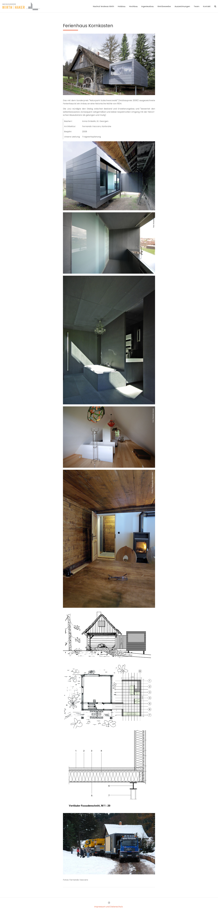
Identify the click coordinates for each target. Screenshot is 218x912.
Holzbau (121, 6)
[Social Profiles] (109, 903)
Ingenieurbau (147, 6)
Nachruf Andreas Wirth (103, 6)
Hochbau (133, 6)
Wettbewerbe (164, 6)
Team (196, 6)
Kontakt (207, 6)
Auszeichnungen (182, 6)
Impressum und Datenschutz (108, 906)
